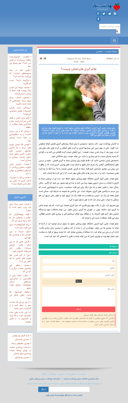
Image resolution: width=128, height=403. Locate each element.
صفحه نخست (111, 51)
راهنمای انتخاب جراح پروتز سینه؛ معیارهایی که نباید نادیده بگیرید (20, 101)
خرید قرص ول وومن (21, 335)
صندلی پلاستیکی (22, 339)
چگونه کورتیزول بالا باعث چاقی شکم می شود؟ (20, 295)
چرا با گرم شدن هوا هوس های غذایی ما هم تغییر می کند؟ (20, 258)
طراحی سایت (77, 395)
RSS (44, 374)
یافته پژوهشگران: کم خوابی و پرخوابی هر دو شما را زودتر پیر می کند (20, 217)
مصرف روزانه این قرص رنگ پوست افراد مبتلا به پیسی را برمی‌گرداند (20, 90)
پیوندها (53, 374)
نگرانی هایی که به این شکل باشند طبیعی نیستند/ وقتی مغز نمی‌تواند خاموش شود (20, 246)
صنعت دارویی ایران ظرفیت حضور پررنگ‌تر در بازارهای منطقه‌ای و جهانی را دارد (20, 169)
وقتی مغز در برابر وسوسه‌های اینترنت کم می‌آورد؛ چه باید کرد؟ (20, 73)
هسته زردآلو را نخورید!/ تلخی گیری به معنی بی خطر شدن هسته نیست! (20, 181)
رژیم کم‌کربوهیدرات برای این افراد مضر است (20, 226)
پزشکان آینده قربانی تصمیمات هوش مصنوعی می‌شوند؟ (20, 111)
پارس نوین (50, 395)
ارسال (43, 389)
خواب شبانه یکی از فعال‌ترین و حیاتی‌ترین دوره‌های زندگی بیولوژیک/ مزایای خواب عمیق (20, 282)
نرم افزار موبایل (64, 395)
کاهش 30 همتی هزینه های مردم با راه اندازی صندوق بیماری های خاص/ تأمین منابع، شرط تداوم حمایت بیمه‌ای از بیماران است (20, 152)
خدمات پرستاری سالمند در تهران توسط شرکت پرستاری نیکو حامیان (20, 350)
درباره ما (82, 374)
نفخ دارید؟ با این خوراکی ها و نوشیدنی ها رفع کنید (20, 235)
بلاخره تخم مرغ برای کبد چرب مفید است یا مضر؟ (20, 207)
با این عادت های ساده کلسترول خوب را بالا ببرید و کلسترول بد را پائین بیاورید (20, 317)
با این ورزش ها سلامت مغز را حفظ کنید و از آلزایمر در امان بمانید (20, 305)
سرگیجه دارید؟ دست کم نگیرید (20, 82)
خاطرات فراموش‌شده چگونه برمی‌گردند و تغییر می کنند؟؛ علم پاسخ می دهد (20, 61)
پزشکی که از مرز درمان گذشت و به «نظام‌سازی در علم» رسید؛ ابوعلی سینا (20, 136)
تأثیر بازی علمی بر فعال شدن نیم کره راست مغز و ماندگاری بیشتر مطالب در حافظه (20, 122)
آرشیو (61, 374)
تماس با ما (71, 374)
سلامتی (99, 51)
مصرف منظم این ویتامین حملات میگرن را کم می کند (20, 268)
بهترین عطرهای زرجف (20, 343)
